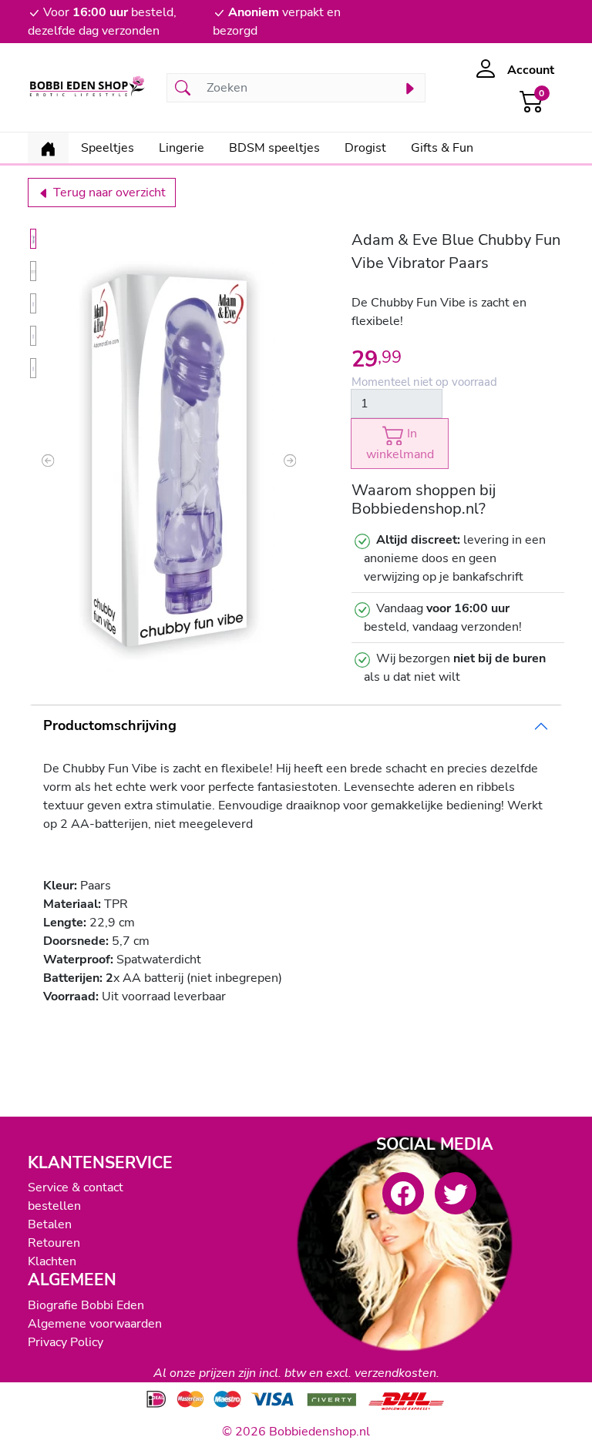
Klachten (52, 1261)
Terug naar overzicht (108, 192)
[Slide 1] (33, 239)
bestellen (54, 1205)
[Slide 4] (33, 336)
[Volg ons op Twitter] (455, 1193)
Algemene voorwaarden (95, 1323)
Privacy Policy (65, 1342)
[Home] (48, 147)
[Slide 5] (33, 368)
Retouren (54, 1242)
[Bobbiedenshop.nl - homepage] (88, 87)
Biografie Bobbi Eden (86, 1305)
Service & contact (75, 1187)
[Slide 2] (33, 271)
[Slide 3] (33, 303)
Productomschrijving (110, 725)
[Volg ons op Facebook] (403, 1193)
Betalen (50, 1224)
